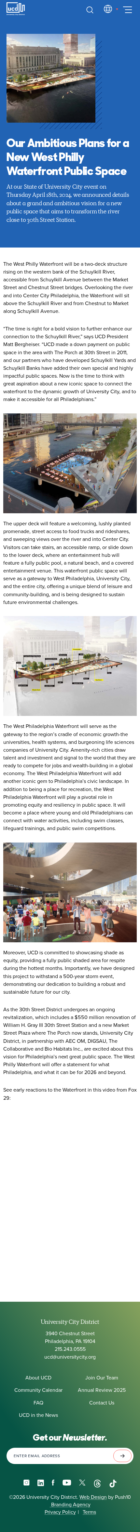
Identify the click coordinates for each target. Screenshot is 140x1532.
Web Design (93, 1497)
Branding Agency (70, 1504)
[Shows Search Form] (90, 10)
